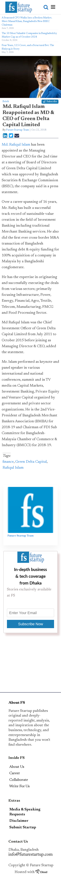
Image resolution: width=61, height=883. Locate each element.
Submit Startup (22, 827)
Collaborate (18, 780)
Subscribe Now (30, 624)
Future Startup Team (17, 130)
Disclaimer (18, 821)
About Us (16, 767)
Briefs (6, 101)
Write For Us (19, 786)
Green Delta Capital (31, 462)
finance (8, 462)
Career (14, 773)
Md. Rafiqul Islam (16, 145)
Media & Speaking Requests (24, 812)
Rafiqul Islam (13, 468)
